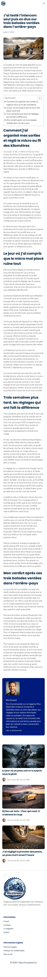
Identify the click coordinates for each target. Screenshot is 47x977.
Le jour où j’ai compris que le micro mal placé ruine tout (23, 109)
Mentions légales (10, 947)
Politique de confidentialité (13, 950)
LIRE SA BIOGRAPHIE (14, 730)
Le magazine (8, 929)
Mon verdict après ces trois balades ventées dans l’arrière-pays (21, 121)
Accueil (6, 921)
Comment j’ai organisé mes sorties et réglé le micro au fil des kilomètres (22, 103)
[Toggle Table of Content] (38, 98)
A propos (7, 925)
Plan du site (8, 954)
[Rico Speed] (3, 3)
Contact (6, 932)
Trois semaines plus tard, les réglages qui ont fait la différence (22, 115)
